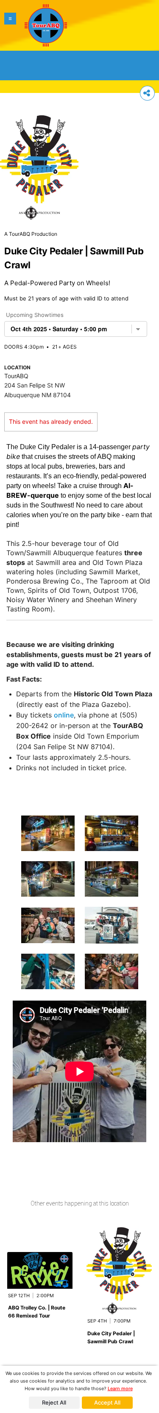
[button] (10, 25)
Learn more (120, 1388)
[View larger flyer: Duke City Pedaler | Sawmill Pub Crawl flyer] (39, 163)
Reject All (54, 1402)
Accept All (107, 1402)
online (64, 715)
